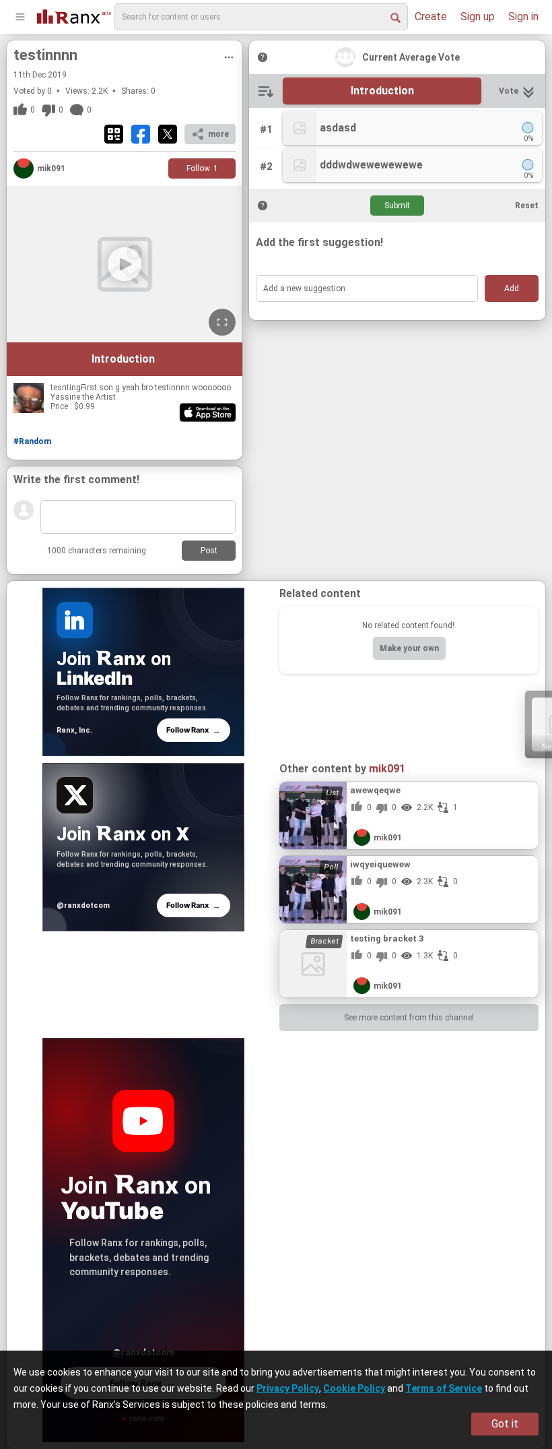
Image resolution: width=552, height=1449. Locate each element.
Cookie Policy (354, 1388)
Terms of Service (443, 1388)
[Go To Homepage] (74, 15)
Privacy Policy (287, 1388)
